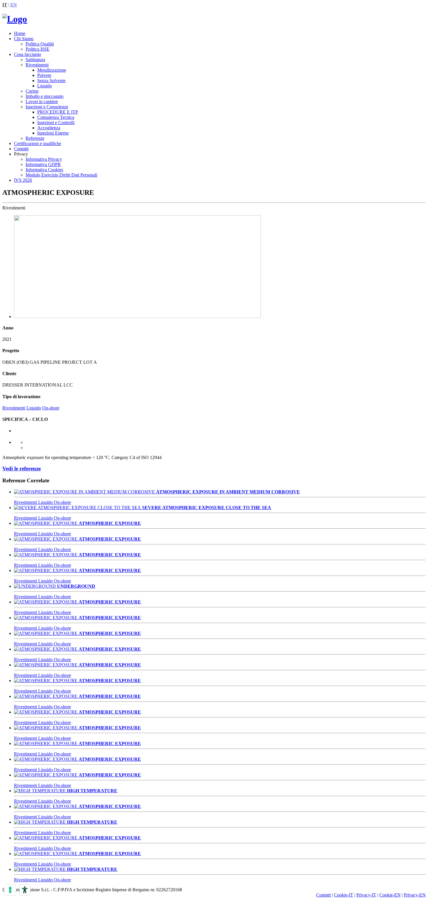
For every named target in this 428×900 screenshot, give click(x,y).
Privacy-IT (366, 894)
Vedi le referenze (21, 468)
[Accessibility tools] (24, 889)
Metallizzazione (51, 70)
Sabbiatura (35, 59)
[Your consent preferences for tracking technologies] (10, 889)
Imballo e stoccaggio (44, 96)
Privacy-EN (415, 894)
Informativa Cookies (44, 169)
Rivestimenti (37, 64)
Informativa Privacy (44, 159)
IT (4, 4)
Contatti (21, 148)
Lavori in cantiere (42, 101)
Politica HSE (37, 49)
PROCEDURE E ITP (57, 112)
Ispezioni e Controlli (56, 122)
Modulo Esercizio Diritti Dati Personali (61, 174)
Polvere (44, 75)
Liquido (44, 85)
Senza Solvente (51, 80)
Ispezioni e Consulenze (47, 106)
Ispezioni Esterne (53, 132)
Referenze (35, 138)
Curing (32, 91)
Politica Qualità (40, 43)
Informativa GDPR (43, 164)
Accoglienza (48, 127)
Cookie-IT (343, 894)
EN (13, 4)
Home (19, 33)
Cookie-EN (390, 894)
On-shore (50, 407)
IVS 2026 (23, 180)
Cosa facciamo (27, 54)
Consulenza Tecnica (55, 117)
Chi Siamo (23, 38)
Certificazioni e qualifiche (37, 143)
